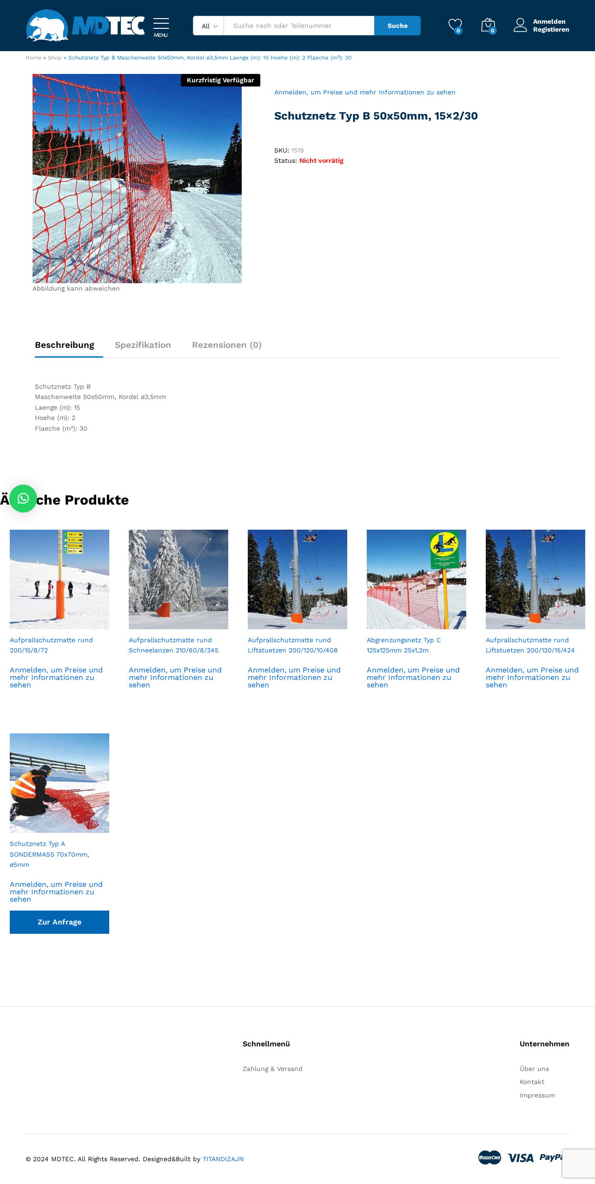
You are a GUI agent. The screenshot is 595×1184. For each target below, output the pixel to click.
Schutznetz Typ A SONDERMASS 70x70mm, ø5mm (49, 854)
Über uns (534, 1068)
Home (33, 57)
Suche (398, 25)
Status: (285, 160)
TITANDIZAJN (223, 1159)
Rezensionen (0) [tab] (227, 344)
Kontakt (532, 1081)
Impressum (537, 1095)
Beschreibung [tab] (64, 344)
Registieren (551, 29)
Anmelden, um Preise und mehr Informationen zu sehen (365, 92)
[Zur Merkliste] (69, 624)
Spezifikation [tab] (143, 344)
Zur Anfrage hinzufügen (59, 926)
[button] (23, 498)
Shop (55, 57)
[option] (59, 622)
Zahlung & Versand (273, 1068)
